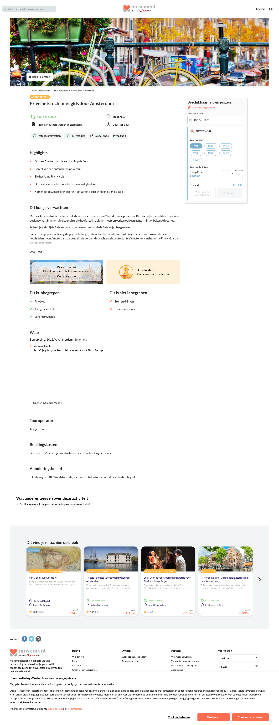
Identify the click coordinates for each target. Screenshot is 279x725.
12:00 (196, 152)
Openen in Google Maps (47, 402)
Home (33, 90)
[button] (216, 131)
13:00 (211, 152)
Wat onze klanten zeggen (134, 656)
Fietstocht (203, 131)
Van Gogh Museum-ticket (43, 577)
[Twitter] (31, 638)
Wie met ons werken (181, 656)
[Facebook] (24, 638)
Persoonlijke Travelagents (184, 665)
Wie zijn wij (78, 656)
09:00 (196, 145)
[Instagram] (38, 638)
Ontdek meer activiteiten (151, 273)
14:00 (225, 152)
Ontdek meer (64, 276)
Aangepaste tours (130, 661)
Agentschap (177, 669)
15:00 (196, 160)
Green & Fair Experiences (85, 669)
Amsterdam (44, 90)
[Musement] (139, 9)
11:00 (225, 145)
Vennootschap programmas (185, 661)
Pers (74, 661)
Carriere (76, 665)
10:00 (211, 145)
